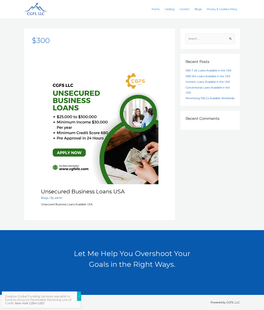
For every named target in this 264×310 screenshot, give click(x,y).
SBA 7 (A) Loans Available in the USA (208, 70)
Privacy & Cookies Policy (222, 9)
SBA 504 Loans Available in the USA (208, 76)
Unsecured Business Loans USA (83, 191)
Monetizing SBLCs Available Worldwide (210, 98)
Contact (184, 9)
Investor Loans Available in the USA (208, 81)
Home (156, 9)
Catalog (169, 9)
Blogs (198, 9)
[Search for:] (210, 38)
